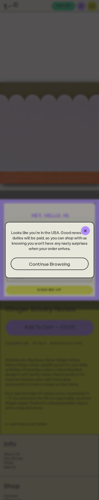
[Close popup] (85, 230)
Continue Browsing (49, 263)
